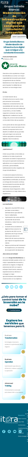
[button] (7, 287)
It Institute (21, 433)
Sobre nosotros (22, 418)
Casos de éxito (21, 36)
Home (14, 36)
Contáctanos (15, 310)
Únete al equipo (22, 436)
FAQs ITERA (21, 422)
